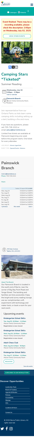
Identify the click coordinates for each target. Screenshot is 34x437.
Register (8, 361)
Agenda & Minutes (11, 392)
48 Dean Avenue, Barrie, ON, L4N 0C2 (13, 250)
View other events (17, 36)
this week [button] (17, 207)
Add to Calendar (12, 95)
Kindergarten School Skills (14, 318)
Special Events (14, 148)
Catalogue (13, 12)
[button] (32, 5)
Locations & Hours (11, 408)
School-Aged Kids (15, 145)
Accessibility (9, 398)
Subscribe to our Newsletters (17, 373)
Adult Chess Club (11, 343)
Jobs (6, 403)
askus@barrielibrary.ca (15, 130)
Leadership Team (10, 387)
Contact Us (8, 412)
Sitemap (8, 400)
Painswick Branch (14, 98)
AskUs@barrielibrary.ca (8, 174)
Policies (7, 395)
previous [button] (5, 207)
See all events (28, 366)
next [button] (30, 207)
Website (23, 12)
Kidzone (22, 148)
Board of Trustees (11, 390)
